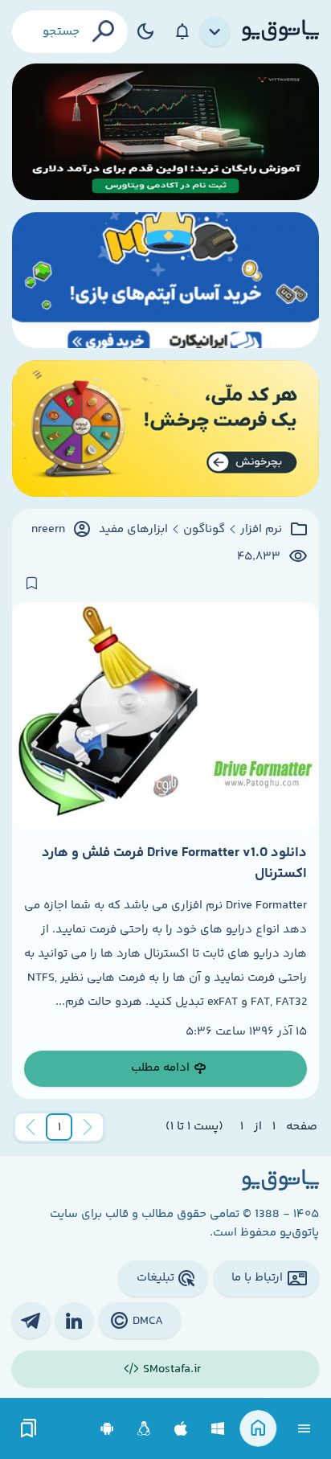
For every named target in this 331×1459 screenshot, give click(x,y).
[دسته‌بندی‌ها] (215, 32)
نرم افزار (261, 530)
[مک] (181, 1428)
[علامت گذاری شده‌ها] (29, 1429)
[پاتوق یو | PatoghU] (280, 31)
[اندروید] (107, 1429)
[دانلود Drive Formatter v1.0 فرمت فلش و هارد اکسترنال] (165, 716)
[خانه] (258, 1429)
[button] (59, 1127)
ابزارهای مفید (133, 530)
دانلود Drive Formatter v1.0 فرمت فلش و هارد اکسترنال (174, 863)
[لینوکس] (144, 1428)
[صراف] (165, 428)
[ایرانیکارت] (165, 280)
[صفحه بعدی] (30, 1127)
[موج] (165, 132)
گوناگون (204, 530)
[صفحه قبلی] (87, 1127)
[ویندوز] (218, 1429)
